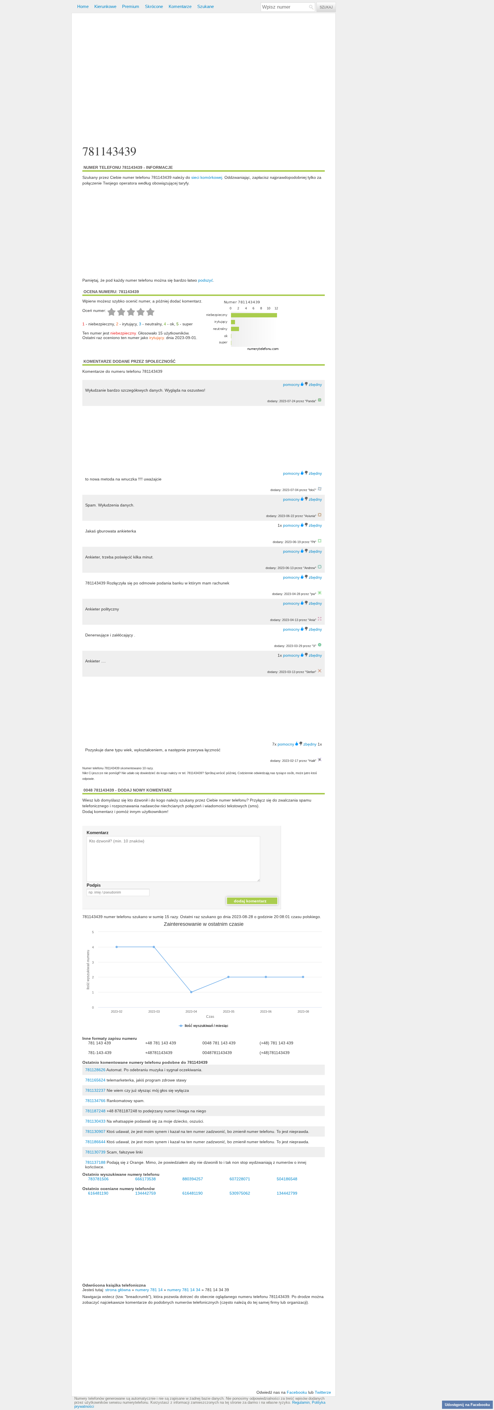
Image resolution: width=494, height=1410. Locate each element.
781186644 (95, 1141)
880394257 (192, 1179)
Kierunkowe (105, 6)
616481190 (98, 1193)
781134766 (95, 1100)
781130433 (95, 1121)
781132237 (95, 1090)
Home (83, 6)
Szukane (205, 6)
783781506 (98, 1179)
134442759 (145, 1193)
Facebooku (297, 1392)
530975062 (240, 1193)
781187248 (95, 1111)
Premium (130, 6)
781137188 (95, 1162)
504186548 (287, 1179)
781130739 (95, 1152)
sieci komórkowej (206, 177)
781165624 (95, 1080)
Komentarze (180, 6)
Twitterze (323, 1392)
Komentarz (98, 832)
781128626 (95, 1069)
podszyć (205, 280)
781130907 (95, 1131)
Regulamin (301, 1403)
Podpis (94, 885)
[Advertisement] (203, 79)
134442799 (287, 1193)
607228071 (240, 1179)
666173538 (145, 1179)
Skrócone (154, 6)
